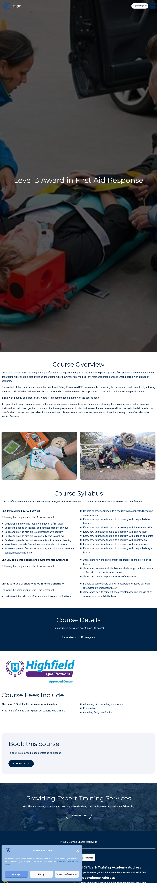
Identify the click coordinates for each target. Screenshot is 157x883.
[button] (77, 850)
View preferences (66, 874)
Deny (41, 874)
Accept (16, 874)
